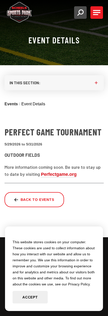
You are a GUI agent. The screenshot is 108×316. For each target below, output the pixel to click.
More (54, 82)
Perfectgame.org (59, 174)
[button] (80, 12)
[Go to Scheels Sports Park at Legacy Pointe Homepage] (19, 12)
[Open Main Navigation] (96, 12)
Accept (30, 297)
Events (11, 104)
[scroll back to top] (2, 313)
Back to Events (37, 200)
